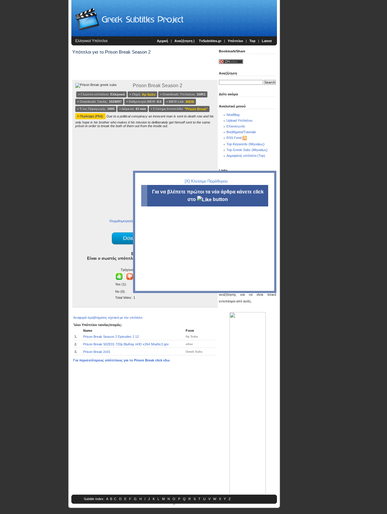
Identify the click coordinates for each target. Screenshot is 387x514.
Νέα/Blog (232, 115)
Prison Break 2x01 (96, 352)
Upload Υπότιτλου (239, 120)
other (189, 344)
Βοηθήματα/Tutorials (241, 132)
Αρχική (162, 41)
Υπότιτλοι (235, 41)
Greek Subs (194, 351)
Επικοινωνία (235, 126)
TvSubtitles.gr (210, 41)
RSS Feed (234, 138)
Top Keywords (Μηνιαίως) (245, 144)
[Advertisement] (35, 100)
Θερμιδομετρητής (121, 221)
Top (252, 41)
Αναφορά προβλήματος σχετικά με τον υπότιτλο (107, 317)
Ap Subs (192, 336)
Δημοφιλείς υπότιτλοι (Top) (245, 155)
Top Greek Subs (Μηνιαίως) (247, 150)
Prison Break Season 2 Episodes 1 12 (111, 336)
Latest (267, 41)
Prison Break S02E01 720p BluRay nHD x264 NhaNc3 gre (126, 344)
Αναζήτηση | (184, 41)
